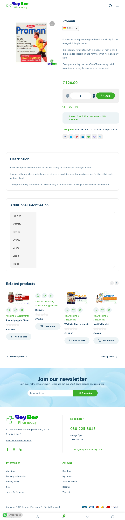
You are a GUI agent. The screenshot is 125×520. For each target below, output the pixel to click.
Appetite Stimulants (44, 301)
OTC (91, 129)
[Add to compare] (70, 107)
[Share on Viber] (94, 136)
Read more (50, 326)
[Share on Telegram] (100, 136)
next (117, 283)
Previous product (18, 356)
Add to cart (106, 96)
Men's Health (81, 129)
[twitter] (20, 449)
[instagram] (14, 449)
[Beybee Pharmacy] (17, 5)
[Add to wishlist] (63, 107)
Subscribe (87, 393)
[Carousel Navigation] (114, 283)
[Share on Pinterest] (76, 136)
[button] (52, 23)
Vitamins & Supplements (106, 129)
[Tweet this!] (71, 136)
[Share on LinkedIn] (82, 136)
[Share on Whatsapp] (88, 136)
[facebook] (7, 449)
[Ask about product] (77, 107)
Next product (108, 356)
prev (112, 283)
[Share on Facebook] (65, 136)
